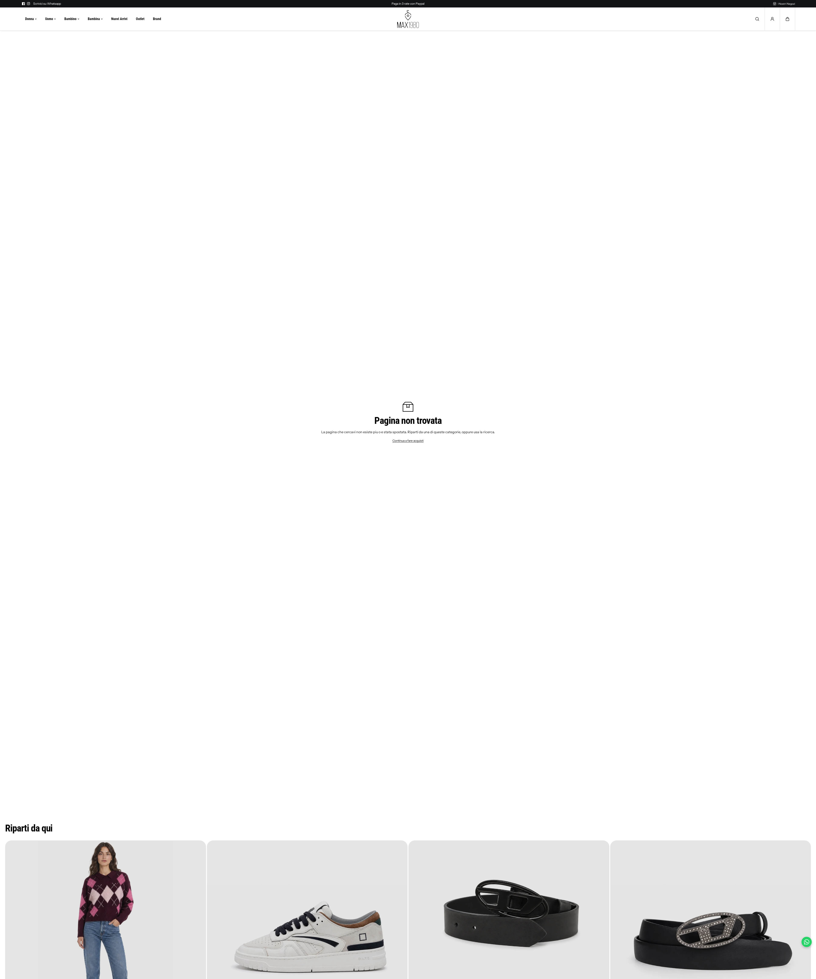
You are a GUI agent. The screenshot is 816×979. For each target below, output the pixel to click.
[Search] (757, 19)
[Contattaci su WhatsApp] (807, 942)
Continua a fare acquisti (408, 441)
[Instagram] (28, 3)
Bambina (94, 19)
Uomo (49, 19)
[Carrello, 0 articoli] (787, 19)
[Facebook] (23, 3)
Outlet (140, 19)
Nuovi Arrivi (119, 19)
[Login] (772, 19)
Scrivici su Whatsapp (47, 4)
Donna (29, 19)
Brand (157, 19)
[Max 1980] (408, 19)
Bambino (70, 19)
